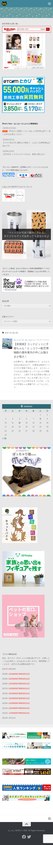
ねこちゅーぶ (30, 340)
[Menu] (49, 3)
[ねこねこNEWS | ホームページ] (5, 3)
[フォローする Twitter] (29, 837)
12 (19, 423)
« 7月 (4, 438)
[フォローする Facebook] (24, 837)
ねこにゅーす (19, 340)
